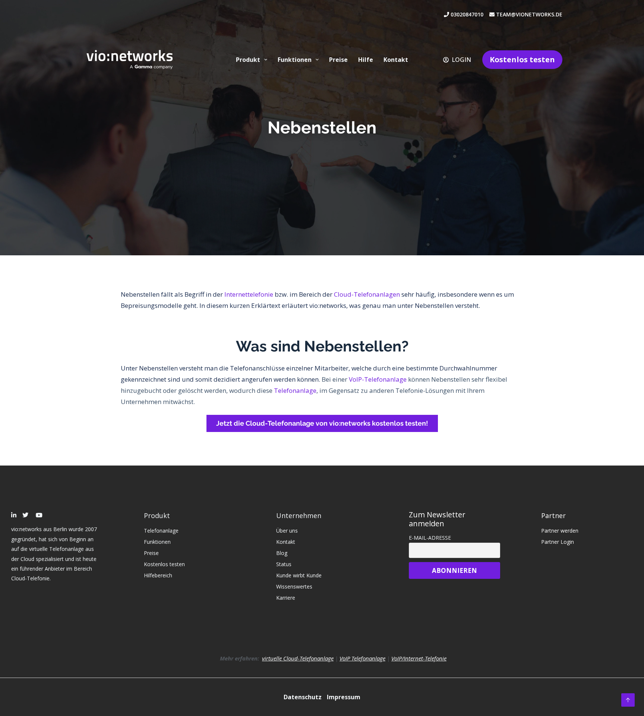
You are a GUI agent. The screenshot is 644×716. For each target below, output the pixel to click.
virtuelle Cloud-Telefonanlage (298, 658)
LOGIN (461, 60)
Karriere (285, 597)
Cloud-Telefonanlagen (367, 294)
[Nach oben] (628, 700)
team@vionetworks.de (528, 14)
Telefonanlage (295, 390)
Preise (338, 60)
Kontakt (395, 60)
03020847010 (469, 14)
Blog (281, 552)
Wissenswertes (294, 586)
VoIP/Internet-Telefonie (418, 658)
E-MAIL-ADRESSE (430, 537)
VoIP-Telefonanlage (378, 379)
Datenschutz (303, 697)
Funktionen (295, 60)
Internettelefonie (248, 294)
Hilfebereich (158, 575)
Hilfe (365, 60)
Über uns (287, 530)
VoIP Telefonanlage (362, 658)
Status (283, 564)
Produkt (248, 60)
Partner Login (557, 541)
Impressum (343, 697)
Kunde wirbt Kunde (299, 575)
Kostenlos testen (522, 59)
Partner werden (559, 530)
